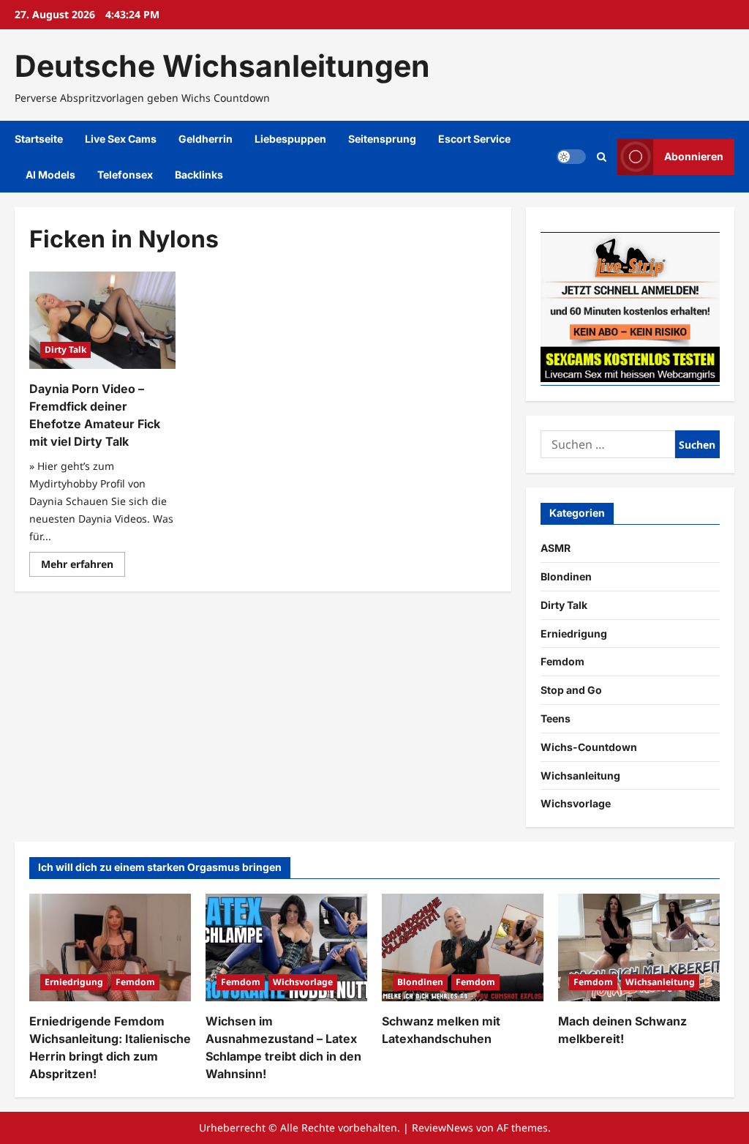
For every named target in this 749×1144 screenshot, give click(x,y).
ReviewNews (442, 1127)
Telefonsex (125, 174)
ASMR (556, 548)
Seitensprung (382, 138)
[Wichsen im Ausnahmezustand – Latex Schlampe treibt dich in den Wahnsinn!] (286, 947)
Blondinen (566, 576)
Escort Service (474, 138)
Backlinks (199, 174)
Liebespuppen (290, 138)
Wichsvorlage (576, 803)
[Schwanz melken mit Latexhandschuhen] (462, 947)
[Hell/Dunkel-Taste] (571, 156)
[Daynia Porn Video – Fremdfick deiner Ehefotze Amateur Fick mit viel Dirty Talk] (102, 320)
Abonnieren (693, 156)
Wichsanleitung (580, 775)
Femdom (562, 661)
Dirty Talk (65, 349)
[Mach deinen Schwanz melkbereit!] (639, 947)
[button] (601, 157)
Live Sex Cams (121, 138)
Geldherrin (205, 138)
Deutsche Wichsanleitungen (222, 66)
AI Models (50, 174)
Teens (556, 718)
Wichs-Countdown (589, 747)
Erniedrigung (574, 633)
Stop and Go (571, 690)
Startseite (39, 138)
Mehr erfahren (83, 566)
